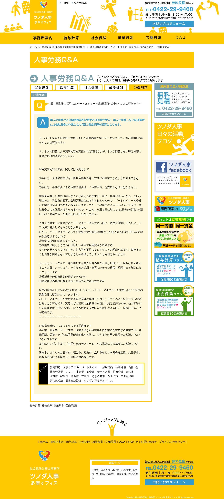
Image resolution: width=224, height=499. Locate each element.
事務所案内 (57, 441)
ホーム (33, 47)
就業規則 (69, 47)
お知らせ (133, 441)
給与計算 (46, 47)
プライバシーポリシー (172, 441)
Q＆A (122, 441)
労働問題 (80, 47)
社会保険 (57, 47)
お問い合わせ (149, 441)
